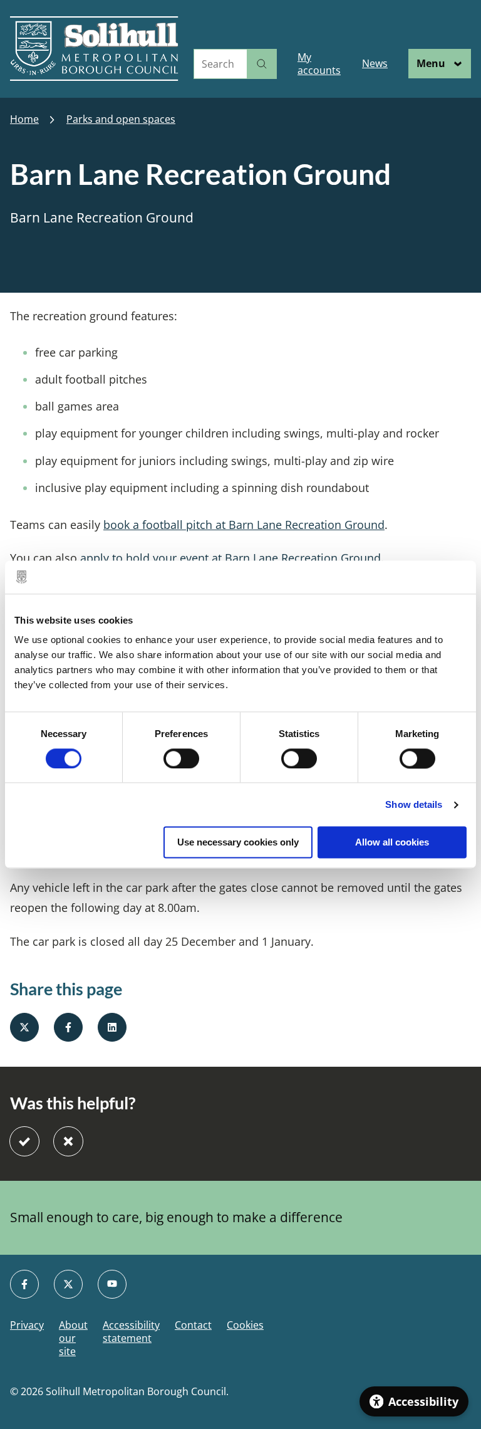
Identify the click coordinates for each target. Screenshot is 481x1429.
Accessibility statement (131, 1332)
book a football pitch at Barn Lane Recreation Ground (244, 524)
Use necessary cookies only (238, 842)
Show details (413, 804)
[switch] (181, 758)
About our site (73, 1338)
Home (24, 119)
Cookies (245, 1325)
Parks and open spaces (120, 119)
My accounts (319, 63)
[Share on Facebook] (68, 1027)
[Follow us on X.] (68, 1284)
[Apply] (262, 64)
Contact (193, 1325)
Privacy (27, 1325)
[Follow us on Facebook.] (24, 1284)
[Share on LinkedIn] (112, 1027)
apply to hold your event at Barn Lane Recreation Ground (230, 557)
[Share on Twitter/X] (24, 1027)
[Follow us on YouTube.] (112, 1284)
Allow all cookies (392, 842)
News (375, 63)
